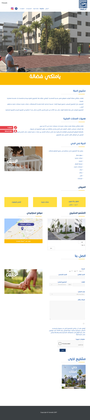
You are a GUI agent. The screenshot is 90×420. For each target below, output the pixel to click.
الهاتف (83, 282)
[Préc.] (81, 242)
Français (4, 3)
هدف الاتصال (81, 291)
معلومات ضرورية (80, 339)
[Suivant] (51, 248)
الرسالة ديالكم (81, 299)
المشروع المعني (61, 282)
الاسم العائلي (81, 274)
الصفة (77, 270)
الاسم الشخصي (62, 274)
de (83, 245)
